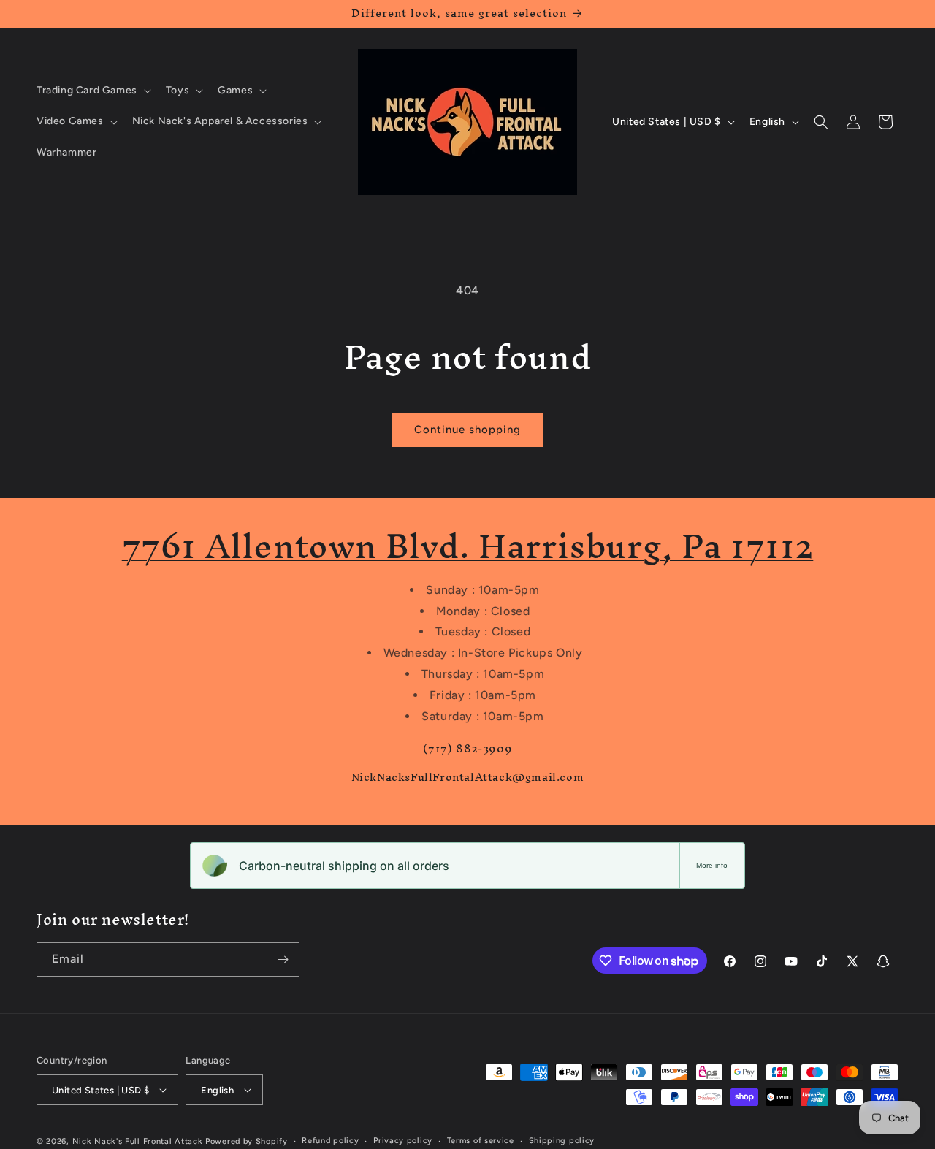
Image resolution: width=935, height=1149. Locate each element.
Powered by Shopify (246, 1141)
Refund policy (330, 1140)
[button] (92, 90)
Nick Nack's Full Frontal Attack (137, 1141)
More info (712, 865)
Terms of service (480, 1140)
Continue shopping (467, 429)
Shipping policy (562, 1140)
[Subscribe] (283, 959)
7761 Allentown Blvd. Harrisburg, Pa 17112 (468, 546)
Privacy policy (402, 1140)
